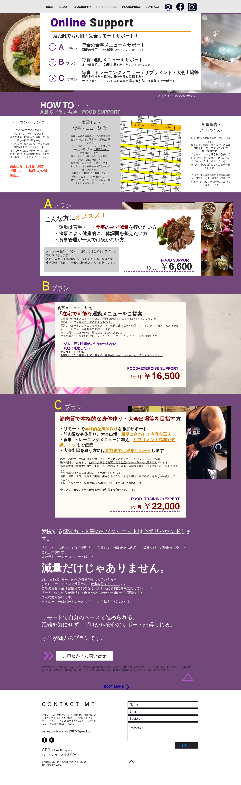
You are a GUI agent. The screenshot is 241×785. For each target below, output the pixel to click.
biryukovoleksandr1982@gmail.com (68, 731)
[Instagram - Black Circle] (51, 740)
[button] (84, 656)
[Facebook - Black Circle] (44, 740)
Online (68, 22)
